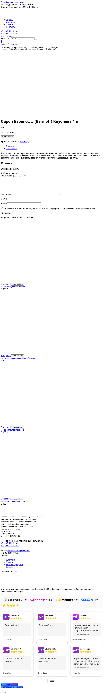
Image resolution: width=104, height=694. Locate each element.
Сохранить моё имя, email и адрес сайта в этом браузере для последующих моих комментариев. (50, 208)
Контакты (10, 27)
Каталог (14, 49)
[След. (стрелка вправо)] (5, 692)
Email (4, 203)
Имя (3, 199)
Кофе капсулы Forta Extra (13, 501)
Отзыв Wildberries (79, 639)
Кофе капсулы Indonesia (12, 430)
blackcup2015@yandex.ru (18, 550)
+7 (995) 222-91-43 (10, 31)
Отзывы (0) (11, 148)
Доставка (10, 22)
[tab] (54, 146)
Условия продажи (14, 564)
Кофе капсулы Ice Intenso (13, 287)
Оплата (9, 24)
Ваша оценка (7, 176)
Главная (4, 49)
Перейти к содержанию (12, 2)
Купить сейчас (7, 137)
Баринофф (25, 141)
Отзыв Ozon (7, 639)
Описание (10, 146)
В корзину (6, 284)
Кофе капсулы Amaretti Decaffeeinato (18, 358)
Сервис (9, 19)
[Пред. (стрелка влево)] (2, 692)
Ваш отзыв (7, 194)
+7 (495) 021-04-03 (10, 35)
